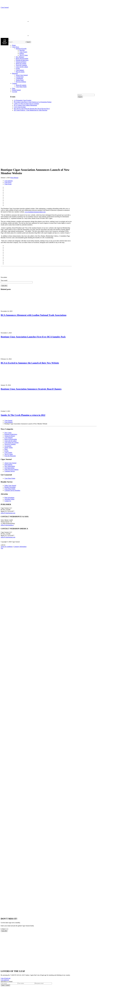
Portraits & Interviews (22, 60)
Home (14, 45)
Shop (13, 88)
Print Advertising (9, 497)
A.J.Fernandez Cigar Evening (22, 100)
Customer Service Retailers (12, 490)
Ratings (21, 53)
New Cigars (7, 432)
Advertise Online (9, 499)
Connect (14, 83)
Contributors (19, 78)
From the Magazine (10, 456)
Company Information (20, 546)
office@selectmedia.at (7, 525)
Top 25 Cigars (23, 55)
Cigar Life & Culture (22, 67)
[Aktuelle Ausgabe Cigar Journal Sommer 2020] (86, 127)
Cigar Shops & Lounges (11, 442)
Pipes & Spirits (20, 72)
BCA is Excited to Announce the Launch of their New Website (30, 363)
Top (2, 548)
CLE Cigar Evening (20, 107)
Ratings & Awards (21, 48)
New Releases (20, 57)
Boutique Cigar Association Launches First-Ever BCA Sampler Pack (33, 337)
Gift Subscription (9, 468)
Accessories (7, 446)
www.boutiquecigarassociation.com (35, 212)
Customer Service (9, 471)
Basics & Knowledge (22, 58)
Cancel (7, 985)
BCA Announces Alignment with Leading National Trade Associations (33, 315)
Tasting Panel (20, 80)
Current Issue (20, 77)
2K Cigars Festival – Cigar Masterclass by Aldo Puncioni (30, 110)
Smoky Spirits (8, 447)
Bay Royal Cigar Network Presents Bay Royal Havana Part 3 (32, 108)
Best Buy (22, 50)
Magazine (15, 73)
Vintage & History (21, 62)
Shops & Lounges (21, 63)
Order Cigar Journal (10, 485)
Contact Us (7, 501)
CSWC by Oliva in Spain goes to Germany (26, 103)
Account (14, 91)
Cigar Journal (5, 7)
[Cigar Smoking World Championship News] (86, 140)
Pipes (6, 449)
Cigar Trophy (23, 52)
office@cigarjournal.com (8, 513)
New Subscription (9, 466)
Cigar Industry (20, 70)
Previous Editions (21, 81)
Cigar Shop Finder (21, 86)
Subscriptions (8, 464)
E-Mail (3, 929)
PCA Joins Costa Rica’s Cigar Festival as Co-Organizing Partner (32, 102)
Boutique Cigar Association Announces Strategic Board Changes (31, 389)
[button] (5, 978)
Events (18, 68)
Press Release (14, 177)
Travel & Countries (21, 65)
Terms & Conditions (7, 546)
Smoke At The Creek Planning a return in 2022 (23, 415)
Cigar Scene (8, 184)
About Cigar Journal (22, 75)
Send (2, 985)
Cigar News (15, 47)
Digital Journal (16, 90)
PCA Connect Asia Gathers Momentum (25, 105)
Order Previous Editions (11, 469)
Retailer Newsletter (10, 487)
